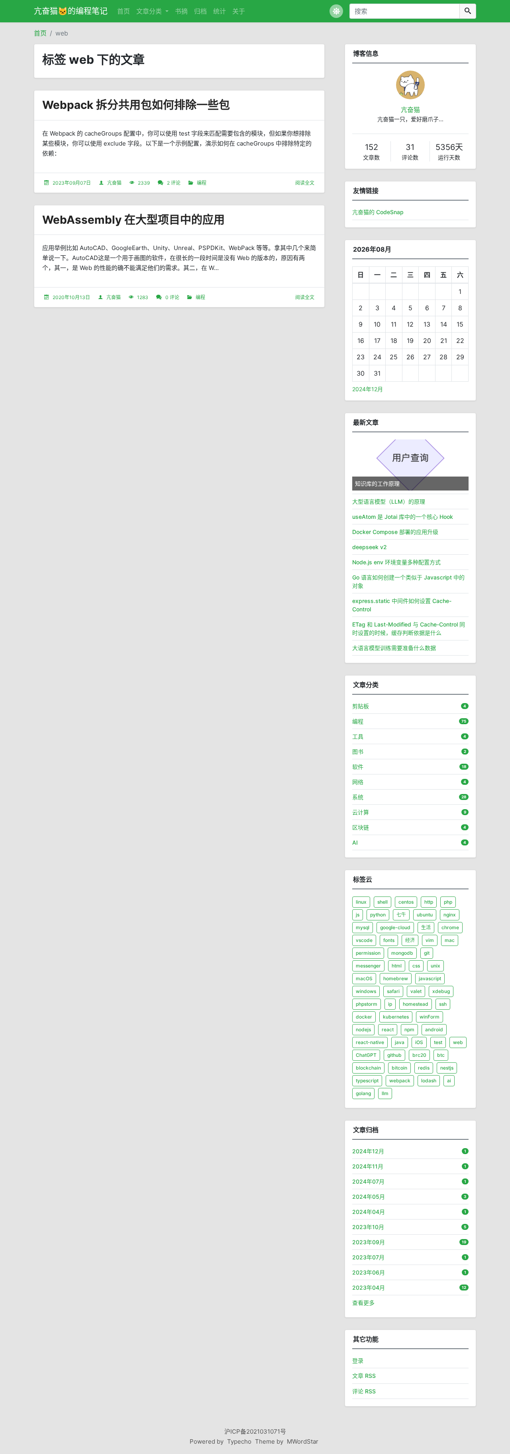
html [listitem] (397, 966)
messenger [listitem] (368, 966)
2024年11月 (367, 1166)
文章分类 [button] (150, 11)
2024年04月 (368, 1211)
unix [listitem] (435, 966)
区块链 (360, 827)
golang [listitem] (363, 1093)
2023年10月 (368, 1226)
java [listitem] (399, 1042)
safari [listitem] (393, 991)
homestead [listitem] (415, 1004)
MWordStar (302, 1441)
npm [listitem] (409, 1029)
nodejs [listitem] (363, 1029)
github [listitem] (394, 1055)
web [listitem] (458, 1042)
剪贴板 (360, 706)
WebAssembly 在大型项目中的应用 (133, 220)
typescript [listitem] (367, 1081)
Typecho (239, 1441)
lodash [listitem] (428, 1081)
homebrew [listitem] (395, 978)
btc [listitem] (441, 1055)
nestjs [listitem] (446, 1068)
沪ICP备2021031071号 (255, 1431)
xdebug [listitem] (441, 991)
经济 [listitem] (410, 940)
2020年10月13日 (71, 297)
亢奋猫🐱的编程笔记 (71, 11)
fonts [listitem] (388, 940)
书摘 (181, 11)
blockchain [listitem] (368, 1068)
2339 (144, 183)
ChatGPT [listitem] (366, 1055)
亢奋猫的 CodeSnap (378, 212)
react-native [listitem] (370, 1042)
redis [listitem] (424, 1068)
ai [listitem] (449, 1081)
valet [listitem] (416, 991)
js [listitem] (357, 915)
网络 (357, 781)
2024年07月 (368, 1181)
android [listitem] (434, 1029)
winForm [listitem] (429, 1017)
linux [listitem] (361, 902)
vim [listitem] (430, 940)
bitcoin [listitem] (399, 1068)
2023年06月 (368, 1272)
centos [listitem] (406, 902)
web (61, 33)
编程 (201, 183)
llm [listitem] (385, 1093)
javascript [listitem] (430, 978)
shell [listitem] (382, 902)
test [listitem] (438, 1042)
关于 (238, 11)
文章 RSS (364, 1375)
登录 (357, 1360)
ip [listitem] (390, 1004)
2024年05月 (368, 1196)
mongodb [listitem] (402, 953)
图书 (357, 751)
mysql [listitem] (362, 927)
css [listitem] (416, 966)
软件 (357, 766)
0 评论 (172, 297)
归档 (200, 11)
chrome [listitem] (450, 927)
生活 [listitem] (426, 927)
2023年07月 (368, 1257)
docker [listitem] (364, 1017)
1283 (142, 297)
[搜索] (467, 11)
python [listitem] (378, 915)
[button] (336, 11)
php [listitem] (448, 902)
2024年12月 (367, 389)
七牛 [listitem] (401, 915)
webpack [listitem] (399, 1081)
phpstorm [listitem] (366, 1004)
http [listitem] (428, 902)
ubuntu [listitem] (425, 915)
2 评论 (173, 183)
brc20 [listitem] (419, 1055)
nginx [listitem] (449, 915)
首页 (123, 11)
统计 (219, 11)
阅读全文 (304, 183)
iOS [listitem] (419, 1042)
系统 (357, 797)
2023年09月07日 (72, 183)
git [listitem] (427, 953)
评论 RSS (364, 1391)
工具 (357, 736)
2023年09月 (368, 1242)
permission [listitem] (368, 953)
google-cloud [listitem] (395, 927)
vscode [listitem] (364, 940)
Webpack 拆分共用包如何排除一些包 (136, 105)
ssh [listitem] (443, 1004)
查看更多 (363, 1302)
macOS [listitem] (364, 978)
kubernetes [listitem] (396, 1017)
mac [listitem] (450, 940)
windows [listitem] (366, 991)
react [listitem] (388, 1029)
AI (355, 842)
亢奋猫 (114, 183)
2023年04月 (368, 1287)
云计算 (360, 812)
